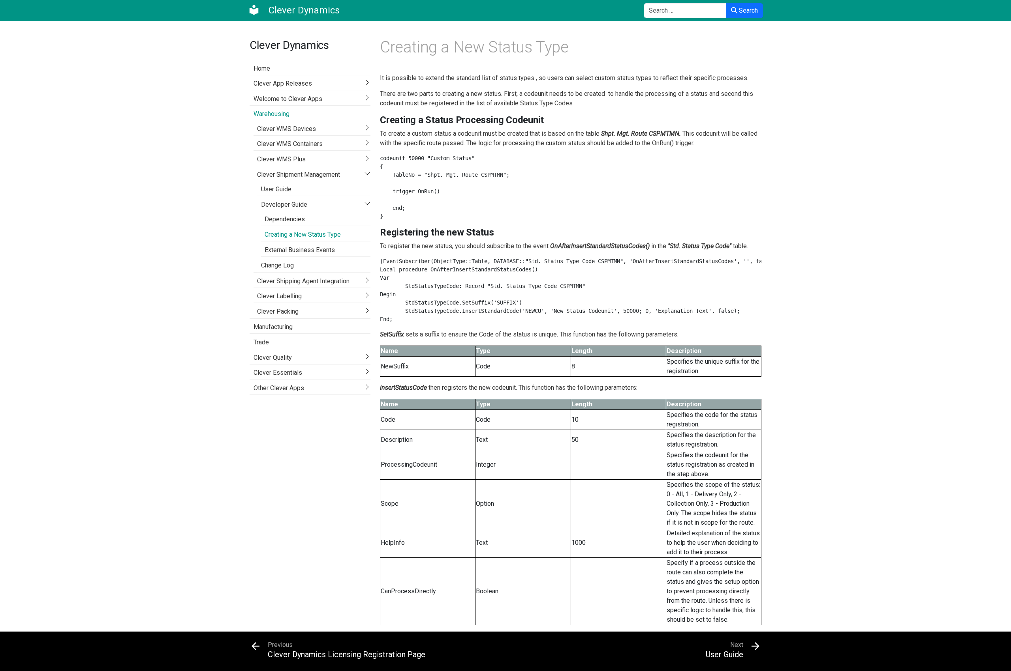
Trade (261, 342)
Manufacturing (273, 327)
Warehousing (271, 114)
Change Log (277, 265)
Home (262, 68)
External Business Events (300, 250)
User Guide (276, 189)
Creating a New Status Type (303, 234)
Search (747, 10)
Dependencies (285, 219)
